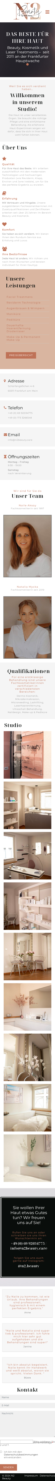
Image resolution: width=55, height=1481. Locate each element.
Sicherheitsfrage (43, 1442)
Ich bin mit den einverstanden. (21, 1454)
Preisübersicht (21, 355)
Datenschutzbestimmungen (21, 1454)
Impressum (31, 1475)
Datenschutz (47, 1475)
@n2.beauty (28, 1265)
